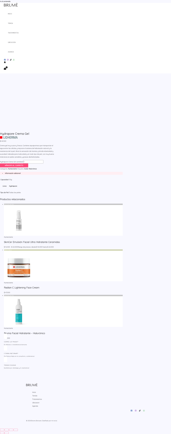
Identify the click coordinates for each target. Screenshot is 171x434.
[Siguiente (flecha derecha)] (7, 433)
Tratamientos (13, 33)
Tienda (10, 23)
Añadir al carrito (14, 165)
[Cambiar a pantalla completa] (7, 430)
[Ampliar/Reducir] (2, 430)
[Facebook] (131, 411)
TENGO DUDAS (10, 365)
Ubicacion (12, 42)
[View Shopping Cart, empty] (5, 69)
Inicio (10, 14)
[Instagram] (5, 60)
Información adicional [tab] (13, 173)
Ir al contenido (5, 1)
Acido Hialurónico (30, 169)
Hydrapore (13, 186)
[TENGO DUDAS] (5, 359)
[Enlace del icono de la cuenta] (5, 62)
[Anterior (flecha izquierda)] (2, 433)
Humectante (12, 169)
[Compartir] (11, 430)
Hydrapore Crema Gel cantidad (11, 162)
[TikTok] (11, 60)
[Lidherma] (9, 138)
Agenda (11, 52)
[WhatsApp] (14, 60)
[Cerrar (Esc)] (16, 430)
